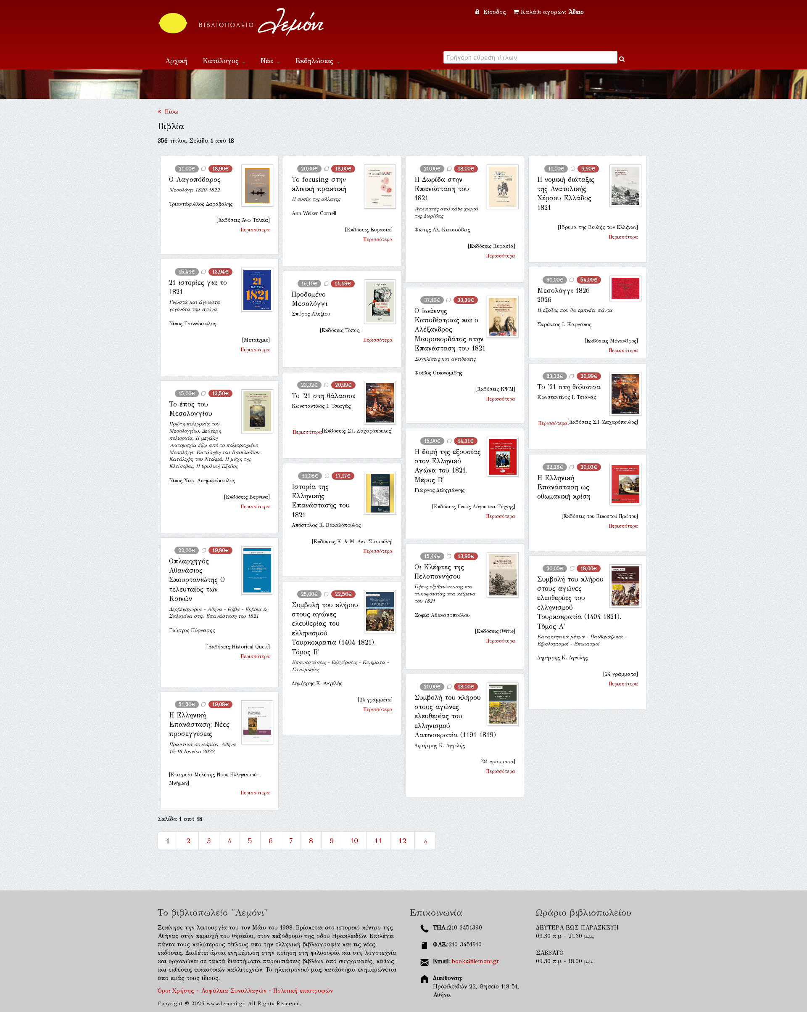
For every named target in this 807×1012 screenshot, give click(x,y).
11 (378, 840)
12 (402, 840)
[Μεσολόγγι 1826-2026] (622, 289)
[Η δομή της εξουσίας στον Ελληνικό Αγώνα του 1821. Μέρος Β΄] (499, 457)
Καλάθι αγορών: (552, 12)
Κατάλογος (222, 61)
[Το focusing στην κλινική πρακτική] (377, 187)
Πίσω (170, 111)
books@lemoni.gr (475, 961)
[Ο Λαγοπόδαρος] (254, 186)
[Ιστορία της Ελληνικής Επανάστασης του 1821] (377, 493)
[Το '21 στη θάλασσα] (622, 394)
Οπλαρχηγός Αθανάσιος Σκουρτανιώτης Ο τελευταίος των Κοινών (197, 580)
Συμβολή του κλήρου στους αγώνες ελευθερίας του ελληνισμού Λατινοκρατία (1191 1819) (455, 716)
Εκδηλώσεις (315, 61)
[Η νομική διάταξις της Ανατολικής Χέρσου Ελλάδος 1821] (622, 186)
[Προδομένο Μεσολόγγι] (377, 301)
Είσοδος (494, 12)
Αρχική (176, 61)
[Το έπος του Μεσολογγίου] (254, 411)
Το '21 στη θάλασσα (569, 387)
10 (354, 840)
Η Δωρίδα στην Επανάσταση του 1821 (441, 188)
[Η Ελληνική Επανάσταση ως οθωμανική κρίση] (622, 484)
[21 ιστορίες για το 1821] (254, 290)
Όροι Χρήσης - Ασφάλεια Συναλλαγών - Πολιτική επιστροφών (245, 990)
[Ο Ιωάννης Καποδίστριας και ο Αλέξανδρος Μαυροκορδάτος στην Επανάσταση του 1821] (499, 317)
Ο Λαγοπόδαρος (195, 179)
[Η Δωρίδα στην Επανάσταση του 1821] (499, 187)
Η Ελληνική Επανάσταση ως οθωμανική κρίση (564, 487)
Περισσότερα (255, 230)
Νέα (268, 61)
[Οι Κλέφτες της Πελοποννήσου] (499, 575)
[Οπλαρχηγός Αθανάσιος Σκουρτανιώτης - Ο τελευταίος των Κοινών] (254, 570)
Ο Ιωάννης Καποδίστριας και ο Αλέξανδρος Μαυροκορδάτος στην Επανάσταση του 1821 (449, 330)
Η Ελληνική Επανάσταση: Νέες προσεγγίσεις (199, 724)
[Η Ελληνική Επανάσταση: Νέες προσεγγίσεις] (254, 722)
